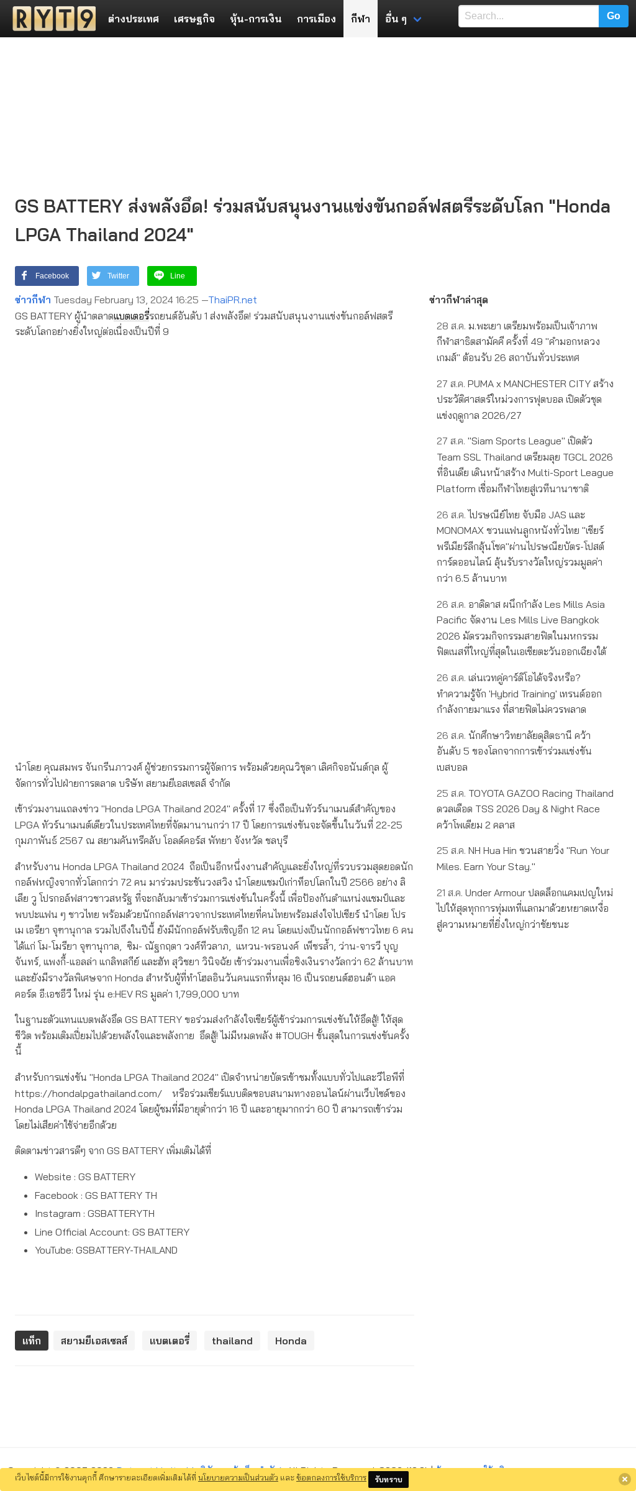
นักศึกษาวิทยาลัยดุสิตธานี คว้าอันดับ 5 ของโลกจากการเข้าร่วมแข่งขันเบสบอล (514, 751)
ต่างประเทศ (133, 18)
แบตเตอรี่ (131, 316)
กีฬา (360, 18)
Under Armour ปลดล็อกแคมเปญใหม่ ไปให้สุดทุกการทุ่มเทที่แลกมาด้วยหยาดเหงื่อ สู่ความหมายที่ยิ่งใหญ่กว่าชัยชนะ (525, 908)
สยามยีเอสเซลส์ (94, 1340)
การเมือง (316, 18)
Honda (291, 1340)
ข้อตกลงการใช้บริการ (331, 1477)
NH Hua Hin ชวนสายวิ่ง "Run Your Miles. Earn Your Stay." (523, 858)
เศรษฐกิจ (194, 18)
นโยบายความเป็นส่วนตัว (238, 1477)
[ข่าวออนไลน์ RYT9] (50, 18)
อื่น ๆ (396, 18)
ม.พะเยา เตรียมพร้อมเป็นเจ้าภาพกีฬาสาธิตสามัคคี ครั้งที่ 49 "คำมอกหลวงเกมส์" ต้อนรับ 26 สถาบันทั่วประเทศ (518, 341)
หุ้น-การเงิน (256, 18)
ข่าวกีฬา (33, 299)
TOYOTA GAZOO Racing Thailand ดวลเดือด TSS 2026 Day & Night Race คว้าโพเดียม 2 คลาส (525, 809)
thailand (232, 1340)
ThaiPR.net (232, 299)
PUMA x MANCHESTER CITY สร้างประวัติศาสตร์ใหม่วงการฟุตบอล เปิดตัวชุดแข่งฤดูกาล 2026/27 (525, 399)
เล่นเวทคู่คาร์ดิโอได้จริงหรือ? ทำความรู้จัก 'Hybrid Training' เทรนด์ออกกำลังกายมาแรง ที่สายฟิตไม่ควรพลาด (519, 693)
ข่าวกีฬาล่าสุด (458, 299)
